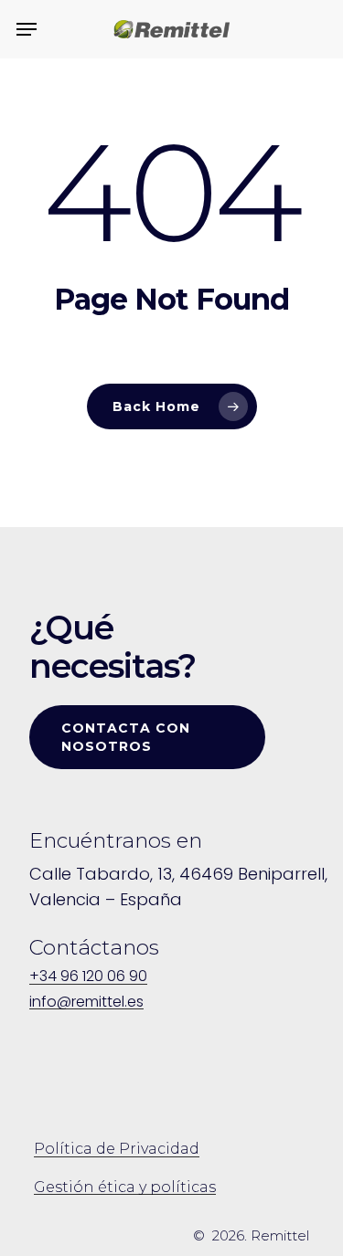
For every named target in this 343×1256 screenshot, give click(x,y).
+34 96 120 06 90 (88, 976)
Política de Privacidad (116, 1149)
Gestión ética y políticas (125, 1187)
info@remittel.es (86, 1002)
